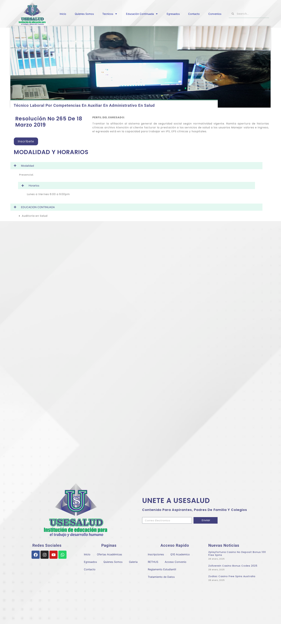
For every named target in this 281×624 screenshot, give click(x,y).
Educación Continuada (140, 13)
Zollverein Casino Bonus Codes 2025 (232, 565)
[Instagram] (44, 555)
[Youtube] (53, 555)
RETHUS (153, 561)
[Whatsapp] (62, 555)
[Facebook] (36, 555)
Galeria (133, 561)
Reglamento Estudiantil (162, 569)
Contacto (194, 13)
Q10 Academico (180, 554)
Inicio (63, 13)
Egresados (173, 13)
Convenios (214, 13)
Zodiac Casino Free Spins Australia (231, 576)
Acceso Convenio (175, 561)
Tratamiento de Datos (161, 576)
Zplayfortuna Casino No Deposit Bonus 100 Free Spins (237, 553)
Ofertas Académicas (109, 554)
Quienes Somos (84, 13)
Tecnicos (107, 13)
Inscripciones (156, 554)
